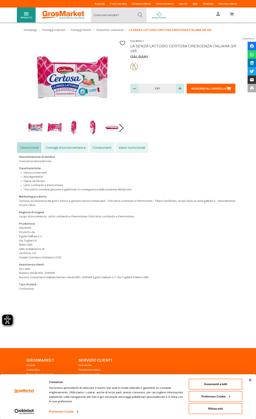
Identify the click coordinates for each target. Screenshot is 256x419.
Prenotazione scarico (89, 369)
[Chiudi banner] (250, 380)
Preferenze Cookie (61, 411)
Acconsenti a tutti (215, 384)
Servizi (183, 3)
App (195, 3)
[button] (121, 128)
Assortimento (165, 3)
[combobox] (117, 15)
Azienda (99, 3)
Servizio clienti (228, 3)
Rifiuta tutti (215, 408)
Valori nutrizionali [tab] (131, 148)
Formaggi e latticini (53, 30)
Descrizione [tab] (29, 148)
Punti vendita (118, 3)
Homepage (30, 30)
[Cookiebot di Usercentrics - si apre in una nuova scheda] (24, 412)
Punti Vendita (85, 365)
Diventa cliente (142, 3)
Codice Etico (33, 369)
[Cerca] (140, 15)
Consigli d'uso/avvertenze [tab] (65, 148)
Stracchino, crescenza (110, 30)
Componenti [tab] (102, 148)
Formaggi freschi (81, 30)
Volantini (208, 3)
